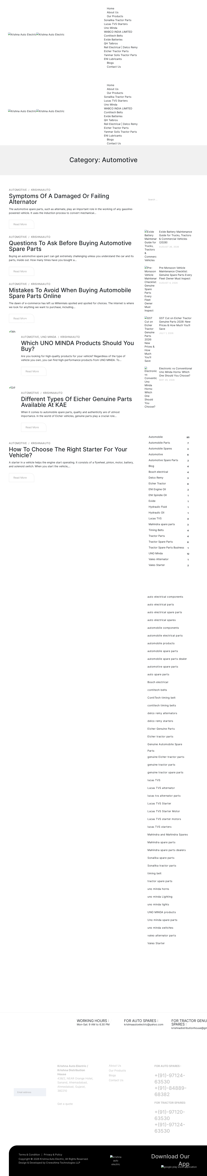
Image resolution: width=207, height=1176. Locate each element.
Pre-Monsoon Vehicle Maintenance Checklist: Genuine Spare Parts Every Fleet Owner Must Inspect (175, 273)
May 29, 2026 (166, 380)
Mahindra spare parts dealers (166, 850)
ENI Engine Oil (157, 489)
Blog (151, 466)
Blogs (110, 62)
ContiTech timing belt (161, 697)
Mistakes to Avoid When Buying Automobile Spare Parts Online (70, 293)
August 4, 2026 (168, 283)
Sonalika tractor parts (161, 865)
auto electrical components (165, 596)
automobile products (161, 643)
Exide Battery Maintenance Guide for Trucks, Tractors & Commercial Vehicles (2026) (175, 237)
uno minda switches (160, 927)
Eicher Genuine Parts (161, 728)
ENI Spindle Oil (158, 495)
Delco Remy (156, 477)
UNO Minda (48, 336)
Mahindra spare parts (162, 524)
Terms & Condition (29, 1154)
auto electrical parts (160, 604)
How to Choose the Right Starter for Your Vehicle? (68, 452)
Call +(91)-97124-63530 (22, 72)
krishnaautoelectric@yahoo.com (143, 1024)
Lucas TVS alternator (161, 788)
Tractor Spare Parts (161, 541)
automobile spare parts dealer (167, 658)
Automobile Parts (159, 442)
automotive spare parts (162, 666)
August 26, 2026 (169, 246)
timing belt (154, 873)
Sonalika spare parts (160, 857)
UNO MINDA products (161, 912)
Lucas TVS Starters (116, 24)
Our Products (115, 16)
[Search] (187, 199)
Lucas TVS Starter (159, 803)
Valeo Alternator (159, 559)
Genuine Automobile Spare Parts (164, 745)
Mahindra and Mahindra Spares (167, 834)
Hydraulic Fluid (158, 506)
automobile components (163, 627)
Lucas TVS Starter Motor (163, 811)
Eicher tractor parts (160, 736)
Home (110, 8)
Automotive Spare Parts (163, 460)
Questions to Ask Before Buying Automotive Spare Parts (70, 246)
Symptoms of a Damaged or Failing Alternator (59, 199)
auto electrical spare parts (164, 612)
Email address (23, 1084)
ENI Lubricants (113, 59)
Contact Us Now (168, 988)
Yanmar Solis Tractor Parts (120, 55)
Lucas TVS (155, 518)
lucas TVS (153, 780)
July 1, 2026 (166, 333)
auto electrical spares (161, 620)
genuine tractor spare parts (165, 772)
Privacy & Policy (53, 1154)
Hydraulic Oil (156, 512)
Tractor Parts (157, 535)
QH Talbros (111, 43)
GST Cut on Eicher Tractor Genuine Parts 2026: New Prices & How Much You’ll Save (175, 323)
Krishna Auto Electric (52, 1158)
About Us (112, 12)
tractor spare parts (159, 881)
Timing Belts (156, 530)
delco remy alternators (162, 713)
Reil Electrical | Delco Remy (121, 47)
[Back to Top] (200, 1170)
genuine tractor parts (161, 764)
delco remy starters (160, 721)
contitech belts (157, 689)
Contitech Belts (113, 35)
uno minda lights (158, 904)
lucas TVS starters (159, 826)
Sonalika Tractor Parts (117, 20)
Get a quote (65, 1103)
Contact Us (114, 66)
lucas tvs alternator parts (163, 795)
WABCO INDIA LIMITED (118, 31)
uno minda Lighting (159, 896)
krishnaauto (40, 189)
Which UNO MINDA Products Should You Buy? (77, 346)
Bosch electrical (158, 471)
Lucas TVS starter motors (164, 819)
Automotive (18, 189)
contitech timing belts (161, 705)
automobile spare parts (162, 651)
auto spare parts (158, 674)
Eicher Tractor (157, 483)
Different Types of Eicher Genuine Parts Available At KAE (76, 402)
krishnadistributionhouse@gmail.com (60, 72)
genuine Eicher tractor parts (165, 756)
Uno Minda (110, 27)
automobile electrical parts (165, 635)
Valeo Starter (157, 565)
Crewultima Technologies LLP (63, 1162)
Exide (152, 500)
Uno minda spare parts (162, 920)
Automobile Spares (160, 448)
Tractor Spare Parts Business (166, 547)
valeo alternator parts (161, 935)
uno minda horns (158, 888)
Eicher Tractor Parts (116, 51)
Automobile (156, 436)
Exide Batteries (113, 39)
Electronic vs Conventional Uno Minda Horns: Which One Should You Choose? (175, 372)
